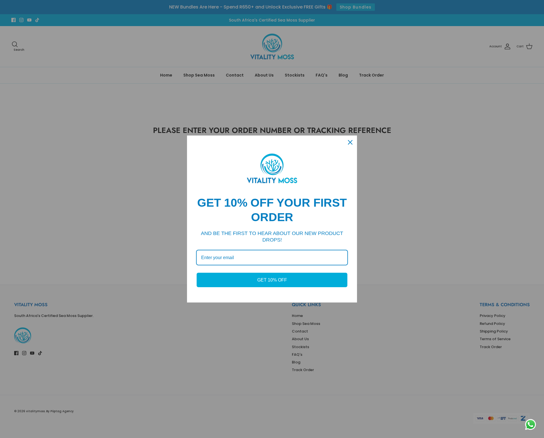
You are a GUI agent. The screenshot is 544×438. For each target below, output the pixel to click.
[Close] (350, 142)
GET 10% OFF (272, 280)
